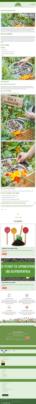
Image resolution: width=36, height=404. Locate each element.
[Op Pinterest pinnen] (17, 217)
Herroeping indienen (5, 395)
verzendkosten (22, 401)
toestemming (24, 339)
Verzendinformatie (5, 391)
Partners (3, 377)
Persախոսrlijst (4, 375)
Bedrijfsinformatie (5, 390)
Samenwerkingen (4, 376)
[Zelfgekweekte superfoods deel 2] (13, 214)
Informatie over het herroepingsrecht (7, 389)
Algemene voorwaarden (5, 382)
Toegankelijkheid (4, 385)
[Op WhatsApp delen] (18, 217)
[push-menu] (2, 4)
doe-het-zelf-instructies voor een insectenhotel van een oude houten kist (19, 206)
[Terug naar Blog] (18, 214)
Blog (3, 371)
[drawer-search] (30, 4)
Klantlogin (3, 369)
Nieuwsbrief (4, 374)
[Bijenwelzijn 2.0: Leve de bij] (22, 214)
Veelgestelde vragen (5, 357)
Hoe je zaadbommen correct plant (8, 283)
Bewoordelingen (4, 370)
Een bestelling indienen (5, 388)
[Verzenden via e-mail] (20, 217)
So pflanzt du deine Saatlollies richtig (9, 249)
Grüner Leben (5, 209)
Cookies (3, 386)
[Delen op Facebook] (15, 217)
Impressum (4, 387)
